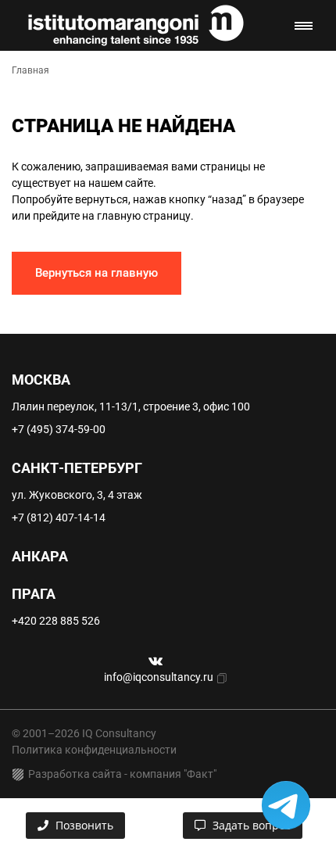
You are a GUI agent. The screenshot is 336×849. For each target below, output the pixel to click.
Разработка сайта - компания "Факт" (122, 774)
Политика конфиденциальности (94, 749)
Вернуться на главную (96, 273)
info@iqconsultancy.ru (158, 677)
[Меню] (303, 25)
